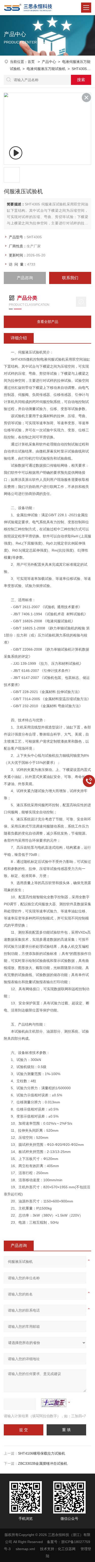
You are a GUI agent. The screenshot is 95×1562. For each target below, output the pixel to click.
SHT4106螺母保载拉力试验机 (41, 1453)
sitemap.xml (25, 1549)
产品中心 (49, 62)
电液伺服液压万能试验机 (46, 69)
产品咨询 (25, 278)
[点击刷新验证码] (53, 1403)
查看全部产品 (47, 322)
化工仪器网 (66, 1549)
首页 (32, 62)
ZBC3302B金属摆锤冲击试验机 (42, 1463)
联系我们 (70, 278)
